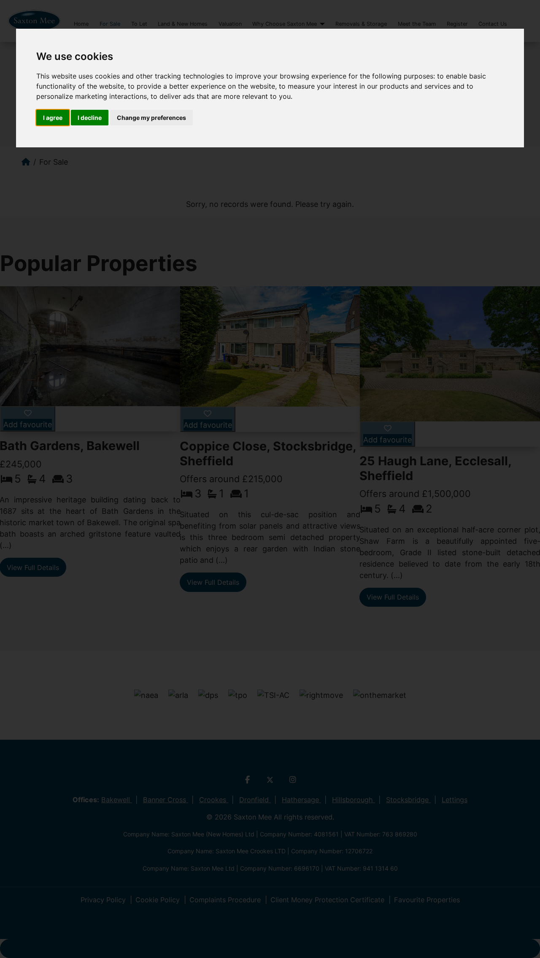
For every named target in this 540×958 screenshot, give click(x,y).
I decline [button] (90, 117)
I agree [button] (52, 117)
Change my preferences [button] (151, 117)
